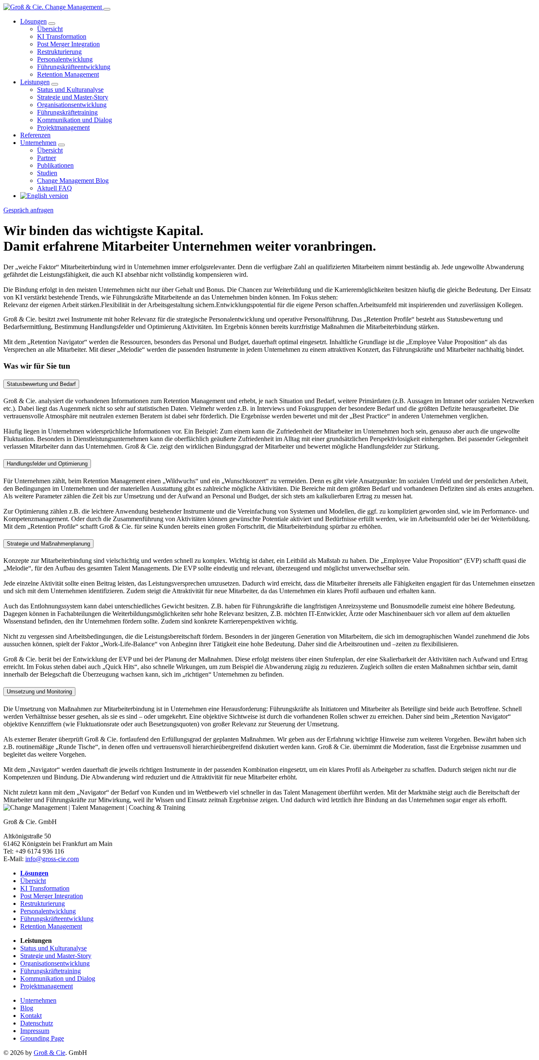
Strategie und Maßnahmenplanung (48, 544)
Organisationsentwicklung (72, 104)
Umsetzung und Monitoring (39, 691)
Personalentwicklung (65, 59)
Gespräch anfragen (28, 210)
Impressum (34, 1030)
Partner (46, 157)
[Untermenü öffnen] (51, 23)
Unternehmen (38, 142)
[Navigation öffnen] (107, 9)
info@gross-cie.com (52, 858)
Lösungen (33, 21)
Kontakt (31, 1015)
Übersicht (50, 28)
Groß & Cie (49, 1052)
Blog (26, 1008)
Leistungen (35, 82)
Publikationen (55, 165)
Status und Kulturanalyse (70, 89)
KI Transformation (61, 36)
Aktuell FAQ (54, 188)
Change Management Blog (73, 180)
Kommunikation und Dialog (74, 119)
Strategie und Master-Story (72, 97)
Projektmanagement (63, 127)
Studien (47, 173)
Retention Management (68, 74)
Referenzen (35, 135)
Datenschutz (36, 1023)
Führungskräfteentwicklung (73, 66)
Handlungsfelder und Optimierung (47, 463)
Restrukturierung (59, 51)
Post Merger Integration (68, 44)
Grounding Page (42, 1038)
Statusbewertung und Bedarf (41, 384)
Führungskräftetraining (67, 112)
